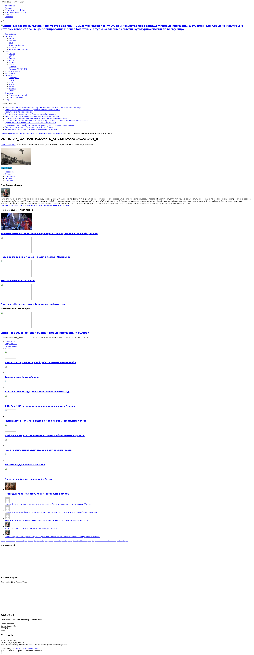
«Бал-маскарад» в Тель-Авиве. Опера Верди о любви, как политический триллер (43, 107)
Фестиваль (12, 541)
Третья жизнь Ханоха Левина (18, 112)
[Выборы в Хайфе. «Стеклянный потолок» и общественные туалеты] (10, 431)
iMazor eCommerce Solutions (25, 649)
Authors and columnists (15, 12)
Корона (89, 541)
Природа (44, 541)
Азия (11, 43)
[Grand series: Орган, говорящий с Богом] (10, 475)
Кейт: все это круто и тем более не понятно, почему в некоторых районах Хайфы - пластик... (47, 520)
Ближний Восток (16, 45)
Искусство (100, 541)
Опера (12, 54)
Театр (7, 51)
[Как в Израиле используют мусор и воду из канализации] (10, 445)
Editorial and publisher (15, 10)
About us (9, 15)
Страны (8, 36)
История (94, 541)
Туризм (12, 80)
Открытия (62, 541)
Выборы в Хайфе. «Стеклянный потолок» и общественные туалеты (45, 435)
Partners (8, 8)
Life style (9, 75)
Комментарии (11, 346)
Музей (79, 541)
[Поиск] (1, 21)
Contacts (9, 17)
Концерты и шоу (12, 71)
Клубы (12, 84)
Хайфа (7, 541)
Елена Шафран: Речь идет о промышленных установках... (31, 528)
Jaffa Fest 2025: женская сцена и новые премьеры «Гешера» (32, 116)
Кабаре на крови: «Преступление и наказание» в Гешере (31, 129)
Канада (12, 47)
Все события (10, 34)
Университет (19, 541)
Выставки (9, 60)
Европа (12, 38)
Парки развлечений (18, 95)
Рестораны (14, 78)
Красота (12, 89)
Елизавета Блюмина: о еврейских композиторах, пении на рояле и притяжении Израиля (46, 121)
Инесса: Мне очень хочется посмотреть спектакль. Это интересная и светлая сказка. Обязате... (48, 504)
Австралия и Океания (19, 49)
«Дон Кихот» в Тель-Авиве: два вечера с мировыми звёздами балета (37, 118)
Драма (12, 58)
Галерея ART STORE (18, 69)
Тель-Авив (30, 541)
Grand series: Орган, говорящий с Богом (28, 479)
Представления (16, 97)
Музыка (75, 541)
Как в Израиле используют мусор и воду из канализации (38, 450)
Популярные (11, 344)
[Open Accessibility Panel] (1, 653)
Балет (11, 56)
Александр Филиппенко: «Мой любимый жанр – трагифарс (36, 133)
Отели (12, 91)
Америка (13, 41)
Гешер (121, 541)
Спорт (7, 100)
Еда (118, 541)
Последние (10, 342)
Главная (4, 133)
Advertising (10, 6)
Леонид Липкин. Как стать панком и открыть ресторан (37, 494)
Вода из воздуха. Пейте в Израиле (25, 464)
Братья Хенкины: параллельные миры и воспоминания (30, 123)
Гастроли (125, 541)
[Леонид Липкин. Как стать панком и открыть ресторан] (10, 489)
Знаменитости (112, 541)
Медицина (84, 541)
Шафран (3, 541)
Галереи (12, 67)
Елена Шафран (8, 145)
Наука (70, 541)
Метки (8, 348)
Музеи (12, 62)
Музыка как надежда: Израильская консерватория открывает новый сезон (39, 125)
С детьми (9, 93)
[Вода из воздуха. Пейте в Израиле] (10, 460)
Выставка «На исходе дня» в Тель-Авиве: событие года (30, 114)
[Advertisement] (60, 597)
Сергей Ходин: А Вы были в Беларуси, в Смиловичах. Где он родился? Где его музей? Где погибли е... (51, 512)
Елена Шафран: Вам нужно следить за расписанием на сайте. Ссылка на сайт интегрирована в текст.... (52, 537)
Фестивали (10, 73)
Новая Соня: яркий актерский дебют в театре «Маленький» (32, 110)
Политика (56, 541)
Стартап (39, 541)
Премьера (50, 541)
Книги (11, 86)
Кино (11, 82)
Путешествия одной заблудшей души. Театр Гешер (29, 127)
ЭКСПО (12, 65)
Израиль (105, 541)
